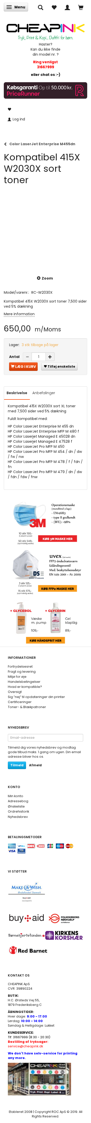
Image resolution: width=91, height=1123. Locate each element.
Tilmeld (17, 765)
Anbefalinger (43, 392)
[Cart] (80, 7)
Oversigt (15, 692)
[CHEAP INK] (45, 30)
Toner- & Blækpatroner (27, 707)
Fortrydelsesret (20, 666)
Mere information (19, 313)
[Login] (67, 7)
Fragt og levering (22, 671)
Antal (14, 356)
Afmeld (35, 765)
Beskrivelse (17, 392)
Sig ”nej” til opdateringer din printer (36, 697)
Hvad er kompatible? (25, 687)
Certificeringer (20, 702)
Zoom (47, 278)
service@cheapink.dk (28, 1044)
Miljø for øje (17, 676)
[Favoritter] (54, 7)
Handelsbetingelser (24, 682)
